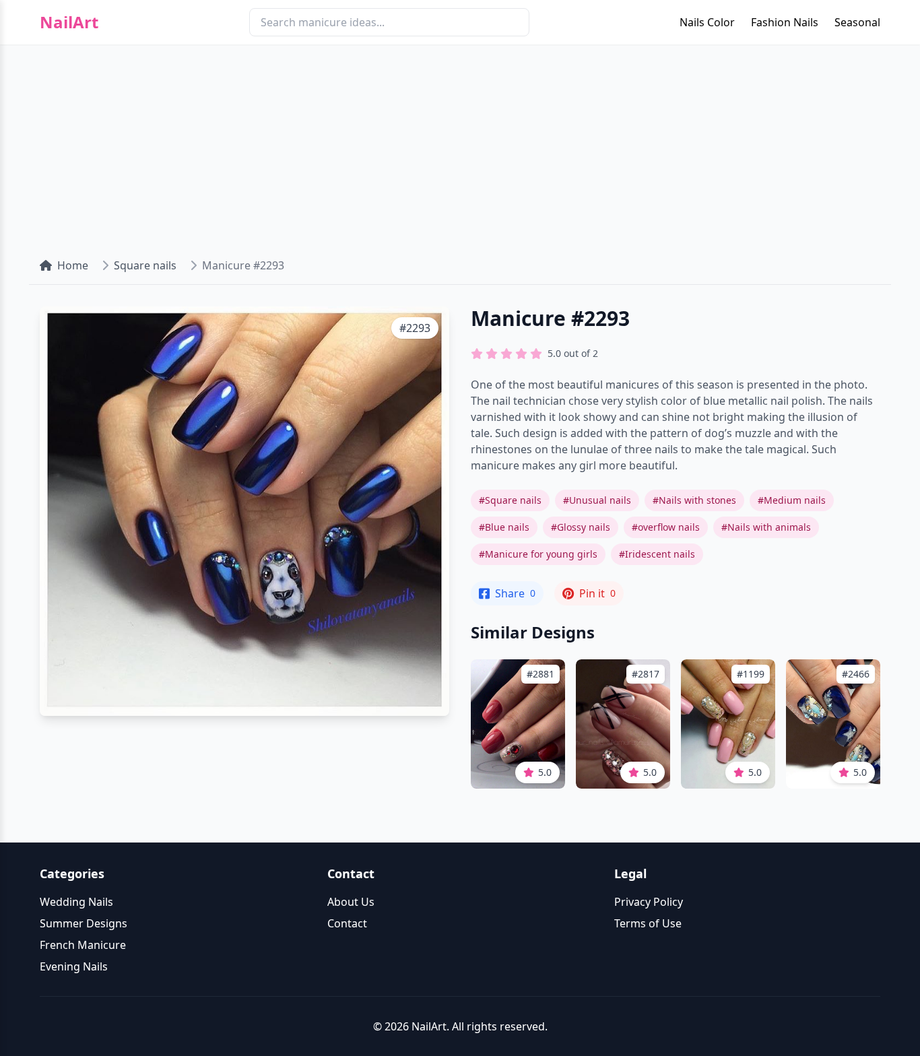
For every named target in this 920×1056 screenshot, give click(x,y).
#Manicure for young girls (538, 554)
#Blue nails (504, 527)
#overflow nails (666, 527)
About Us (350, 901)
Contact (347, 923)
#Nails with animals (766, 527)
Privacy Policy (648, 901)
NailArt (69, 22)
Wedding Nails (76, 901)
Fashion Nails (784, 22)
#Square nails (510, 500)
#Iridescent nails (657, 554)
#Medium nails (792, 500)
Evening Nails (74, 966)
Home (72, 265)
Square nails (145, 265)
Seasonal (857, 22)
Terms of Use (648, 923)
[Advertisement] (460, 145)
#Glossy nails (580, 527)
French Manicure (83, 944)
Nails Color (707, 22)
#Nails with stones (694, 500)
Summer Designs (83, 923)
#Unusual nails (597, 500)
